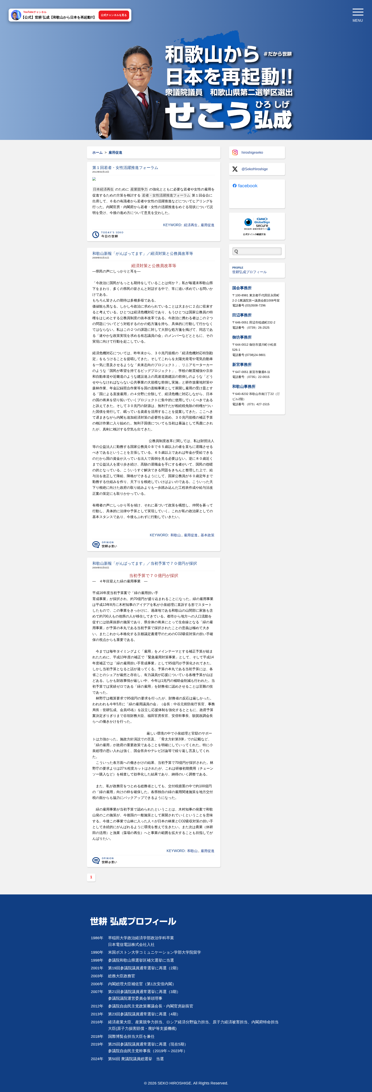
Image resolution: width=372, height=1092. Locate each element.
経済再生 (191, 225)
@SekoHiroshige (255, 169)
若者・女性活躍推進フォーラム (166, 195)
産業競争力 (139, 189)
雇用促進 (207, 225)
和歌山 (175, 535)
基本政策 (207, 535)
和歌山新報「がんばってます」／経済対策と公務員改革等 (142, 253)
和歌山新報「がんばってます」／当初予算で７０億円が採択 (144, 563)
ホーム (97, 152)
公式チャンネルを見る (114, 15)
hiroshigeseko (252, 152)
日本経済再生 (103, 189)
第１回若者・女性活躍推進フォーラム (125, 168)
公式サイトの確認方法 (254, 234)
